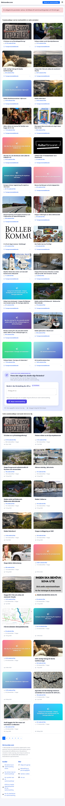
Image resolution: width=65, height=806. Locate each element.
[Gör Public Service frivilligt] (48, 238)
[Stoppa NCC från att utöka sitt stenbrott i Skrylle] (48, 64)
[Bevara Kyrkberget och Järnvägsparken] (48, 179)
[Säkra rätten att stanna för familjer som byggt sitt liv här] (16, 121)
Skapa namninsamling (18, 401)
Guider (4, 762)
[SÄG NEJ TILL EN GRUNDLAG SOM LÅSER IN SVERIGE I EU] (16, 151)
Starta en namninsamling (51, 2)
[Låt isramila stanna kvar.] (48, 354)
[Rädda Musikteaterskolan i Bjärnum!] (16, 93)
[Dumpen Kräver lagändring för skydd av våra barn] (16, 180)
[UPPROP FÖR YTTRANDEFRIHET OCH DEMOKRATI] (48, 151)
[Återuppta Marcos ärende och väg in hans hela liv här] (48, 121)
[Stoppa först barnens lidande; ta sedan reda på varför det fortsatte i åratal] (48, 267)
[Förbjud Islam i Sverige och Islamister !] (16, 354)
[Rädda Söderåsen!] (48, 93)
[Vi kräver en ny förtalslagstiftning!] (16, 36)
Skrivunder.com (7, 2)
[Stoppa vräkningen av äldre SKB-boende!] (48, 209)
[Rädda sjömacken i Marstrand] (48, 325)
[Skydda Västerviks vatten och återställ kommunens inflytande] (16, 267)
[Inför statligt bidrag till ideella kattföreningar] (16, 64)
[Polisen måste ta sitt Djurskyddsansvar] (48, 36)
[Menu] (62, 2)
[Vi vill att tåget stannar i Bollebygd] (16, 238)
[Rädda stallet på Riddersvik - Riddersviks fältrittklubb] (48, 296)
